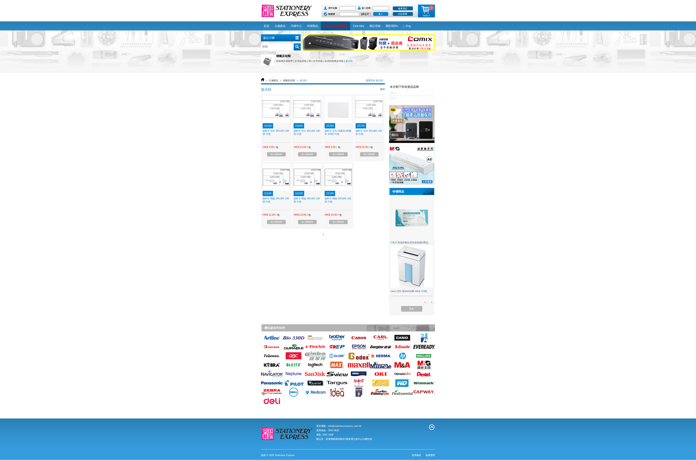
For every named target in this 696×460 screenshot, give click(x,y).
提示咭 (349, 61)
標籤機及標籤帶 (284, 61)
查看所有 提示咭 (374, 80)
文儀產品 (273, 80)
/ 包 (276, 147)
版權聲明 (430, 455)
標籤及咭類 (289, 80)
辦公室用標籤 (315, 61)
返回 (382, 89)
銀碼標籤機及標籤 (334, 61)
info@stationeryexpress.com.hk (344, 426)
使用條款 (416, 455)
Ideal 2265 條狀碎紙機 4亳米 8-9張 (409, 291)
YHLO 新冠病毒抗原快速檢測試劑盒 (409, 242)
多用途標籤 (300, 61)
